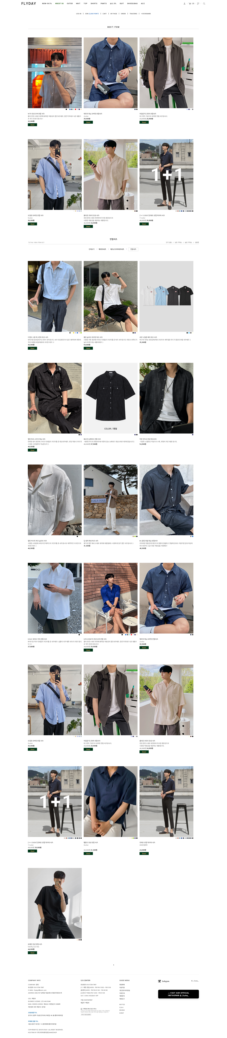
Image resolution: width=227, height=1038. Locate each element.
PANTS (104, 3)
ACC (143, 3)
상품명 (197, 242)
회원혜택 (122, 985)
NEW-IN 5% (47, 3)
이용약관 (122, 987)
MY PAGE (113, 13)
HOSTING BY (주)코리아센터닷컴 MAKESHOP (42, 1032)
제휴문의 (122, 996)
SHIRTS (94, 3)
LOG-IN (78, 13)
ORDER (123, 13)
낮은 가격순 (178, 242)
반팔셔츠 (133, 249)
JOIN (92, 13)
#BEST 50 (59, 3)
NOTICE (122, 1004)
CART (105, 13)
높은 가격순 (188, 242)
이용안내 (122, 993)
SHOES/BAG (132, 3)
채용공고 (122, 999)
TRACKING (133, 13)
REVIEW (122, 1010)
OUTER (70, 3)
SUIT (122, 3)
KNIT (78, 3)
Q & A (121, 1007)
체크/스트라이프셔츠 (117, 249)
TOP (85, 3)
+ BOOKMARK (146, 13)
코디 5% (113, 3)
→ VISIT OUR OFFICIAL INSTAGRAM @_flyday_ (178, 994)
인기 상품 (169, 242)
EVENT (121, 1013)
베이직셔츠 (102, 249)
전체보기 (91, 249)
